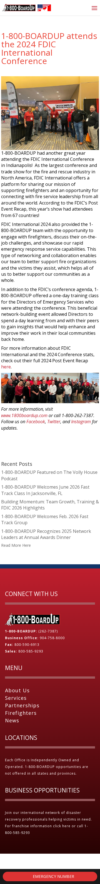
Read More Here (16, 545)
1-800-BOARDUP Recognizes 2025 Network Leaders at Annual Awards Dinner (46, 534)
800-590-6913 (26, 644)
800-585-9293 (30, 651)
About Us (17, 690)
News (12, 720)
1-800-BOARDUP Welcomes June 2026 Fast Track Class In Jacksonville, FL (45, 490)
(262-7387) (48, 631)
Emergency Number (53, 876)
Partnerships (22, 705)
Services (16, 698)
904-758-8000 (52, 638)
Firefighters (21, 713)
